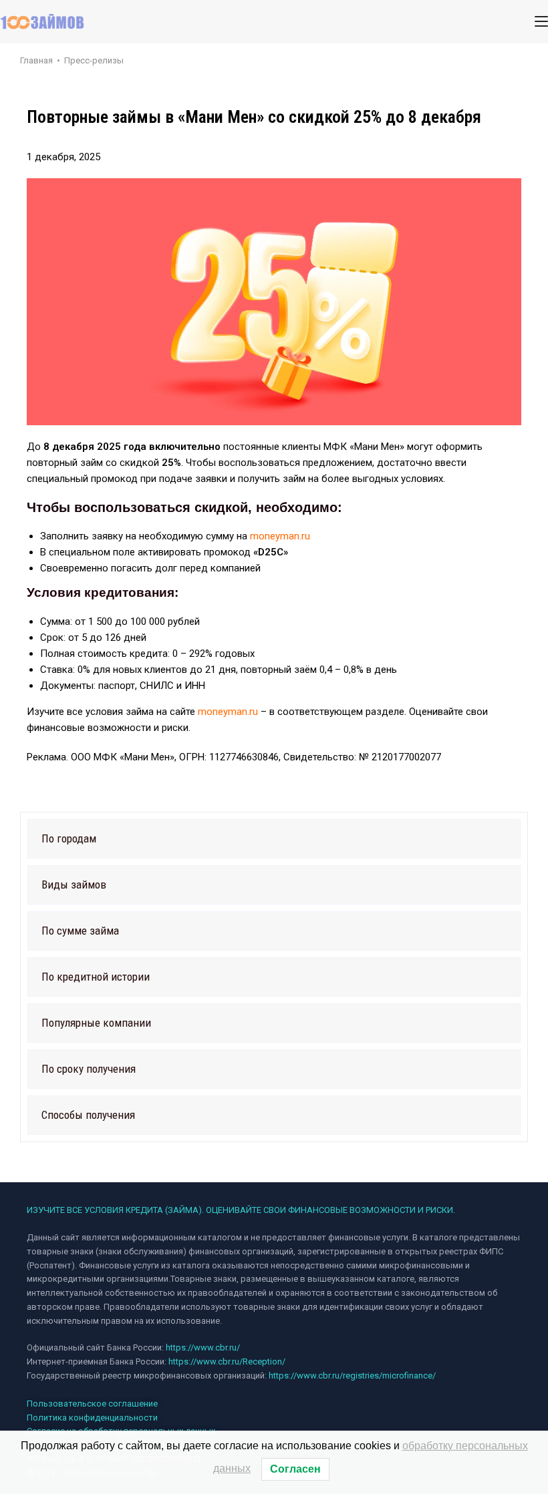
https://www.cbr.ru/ (203, 1347)
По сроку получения (88, 1068)
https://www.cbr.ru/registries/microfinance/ (352, 1376)
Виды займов (73, 884)
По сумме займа (80, 930)
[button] (274, 839)
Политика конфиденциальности (92, 1418)
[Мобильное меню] (541, 21)
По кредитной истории (95, 976)
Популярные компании (96, 1022)
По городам (68, 838)
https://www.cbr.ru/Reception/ (226, 1361)
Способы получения (88, 1115)
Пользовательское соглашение (92, 1404)
